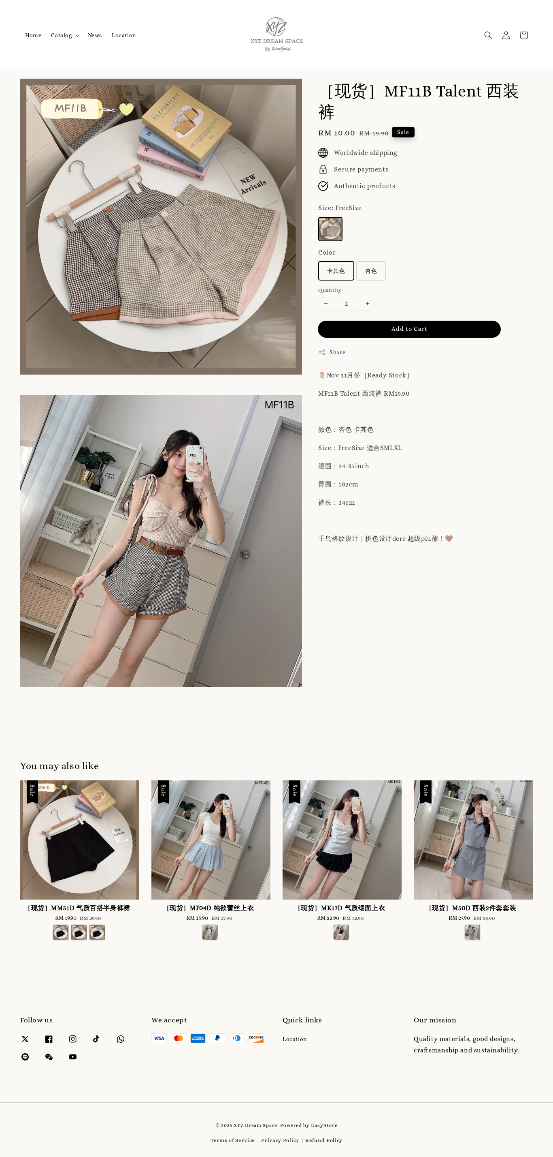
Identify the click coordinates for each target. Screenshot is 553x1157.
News (95, 35)
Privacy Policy (280, 1140)
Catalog (61, 35)
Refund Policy (323, 1140)
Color (327, 252)
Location (124, 35)
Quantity (329, 290)
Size (340, 207)
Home (33, 35)
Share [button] (337, 352)
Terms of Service (233, 1140)
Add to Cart (409, 328)
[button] (488, 35)
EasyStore (324, 1125)
